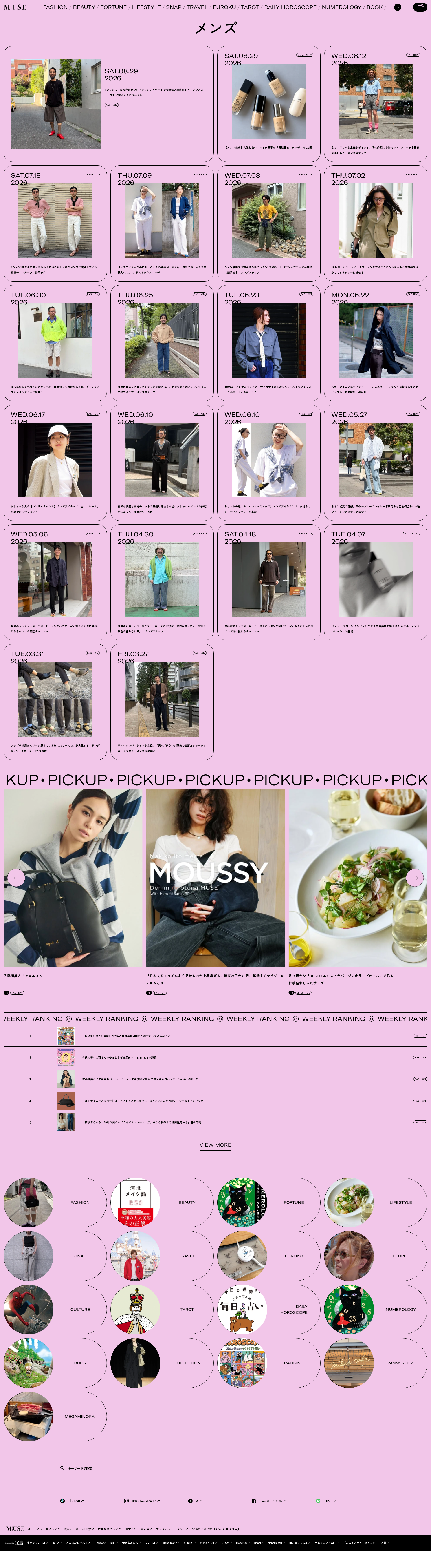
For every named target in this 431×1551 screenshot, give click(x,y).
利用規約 (88, 1529)
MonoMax (241, 1542)
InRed (56, 1542)
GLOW (225, 1542)
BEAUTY (84, 7)
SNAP (173, 7)
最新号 (145, 1529)
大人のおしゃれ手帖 (78, 1542)
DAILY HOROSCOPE (290, 7)
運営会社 (131, 1529)
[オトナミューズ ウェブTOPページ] (15, 1528)
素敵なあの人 (130, 1542)
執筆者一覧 (71, 1529)
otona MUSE (207, 1542)
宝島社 (196, 1529)
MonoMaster (275, 1542)
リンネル (150, 1542)
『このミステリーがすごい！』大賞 (364, 1542)
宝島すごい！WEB (325, 1542)
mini (112, 1542)
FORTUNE (113, 7)
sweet (100, 1542)
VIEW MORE (215, 1145)
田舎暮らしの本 (298, 1542)
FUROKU (224, 7)
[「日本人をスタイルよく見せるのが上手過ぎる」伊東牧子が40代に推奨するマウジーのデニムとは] (215, 878)
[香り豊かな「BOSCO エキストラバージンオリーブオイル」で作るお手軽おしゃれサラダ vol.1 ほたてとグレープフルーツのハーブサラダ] (357, 878)
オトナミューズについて (44, 1529)
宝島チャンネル (36, 1542)
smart (257, 1542)
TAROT (250, 7)
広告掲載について (110, 1529)
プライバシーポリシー (171, 1529)
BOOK (375, 7)
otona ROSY (305, 54)
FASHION (55, 7)
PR (6, 992)
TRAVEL (197, 7)
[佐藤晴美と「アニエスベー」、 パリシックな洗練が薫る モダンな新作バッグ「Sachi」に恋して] (73, 878)
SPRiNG (188, 1542)
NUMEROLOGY (341, 7)
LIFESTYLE (146, 7)
